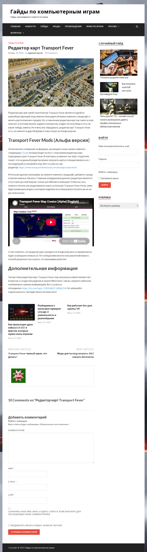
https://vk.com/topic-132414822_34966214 (44, 288)
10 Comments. (51, 53)
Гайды (44, 26)
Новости (30, 26)
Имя (11, 468)
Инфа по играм (94, 26)
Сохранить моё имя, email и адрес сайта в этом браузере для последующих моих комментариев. (44, 513)
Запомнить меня (109, 178)
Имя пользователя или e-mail (114, 146)
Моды (56, 26)
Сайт (11, 495)
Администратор (35, 53)
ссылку (25, 152)
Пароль (103, 159)
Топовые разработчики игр (114, 77)
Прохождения (73, 26)
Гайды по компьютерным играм (55, 11)
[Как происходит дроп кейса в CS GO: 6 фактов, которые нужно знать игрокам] (21, 321)
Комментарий (16, 430)
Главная (15, 26)
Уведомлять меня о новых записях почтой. (36, 525)
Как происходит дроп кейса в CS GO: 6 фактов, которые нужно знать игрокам (20, 329)
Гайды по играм (16, 43)
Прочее (112, 26)
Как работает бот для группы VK (79, 307)
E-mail (12, 482)
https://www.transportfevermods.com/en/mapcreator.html (48, 167)
